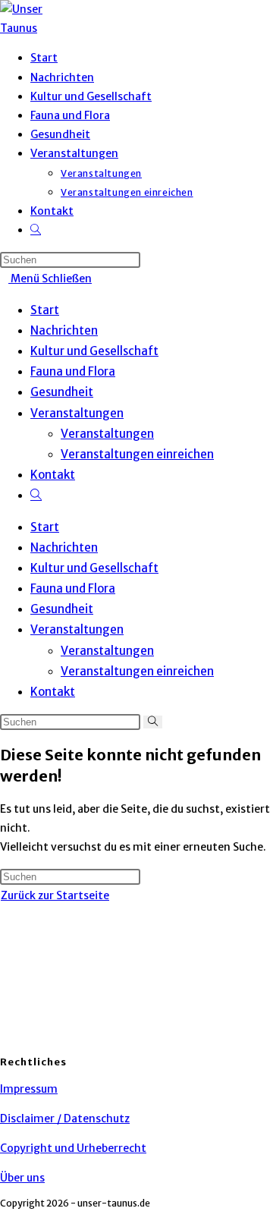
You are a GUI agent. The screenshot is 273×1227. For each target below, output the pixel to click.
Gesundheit (61, 392)
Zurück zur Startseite (55, 895)
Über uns (22, 1178)
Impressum (29, 1089)
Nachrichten (64, 330)
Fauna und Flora (72, 371)
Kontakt (52, 474)
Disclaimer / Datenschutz (65, 1118)
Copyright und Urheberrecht (73, 1148)
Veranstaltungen (77, 413)
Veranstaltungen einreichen (137, 454)
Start (44, 310)
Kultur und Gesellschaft (94, 351)
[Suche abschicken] (153, 722)
